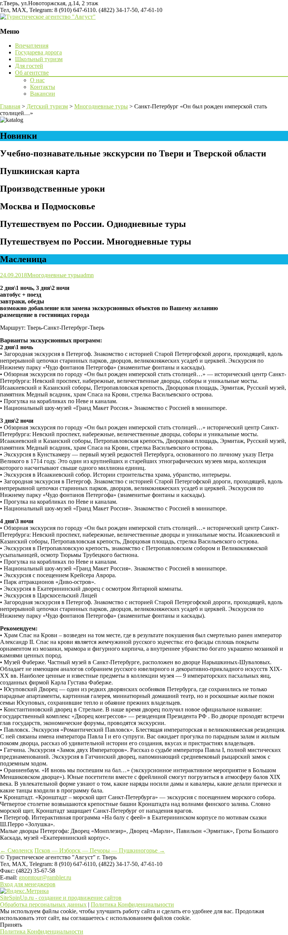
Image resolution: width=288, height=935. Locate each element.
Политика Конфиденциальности (132, 904)
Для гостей (29, 66)
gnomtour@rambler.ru (45, 877)
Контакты (42, 87)
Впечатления (31, 45)
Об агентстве (32, 72)
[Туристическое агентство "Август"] (48, 17)
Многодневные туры (54, 275)
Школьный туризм (39, 59)
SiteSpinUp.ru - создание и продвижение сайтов (61, 897)
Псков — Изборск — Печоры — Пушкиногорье (99, 850)
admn (87, 275)
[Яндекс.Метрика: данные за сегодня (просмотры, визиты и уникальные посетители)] (24, 891)
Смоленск (16, 850)
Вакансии (42, 93)
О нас (37, 80)
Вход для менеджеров (28, 884)
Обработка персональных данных (43, 904)
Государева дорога (38, 52)
